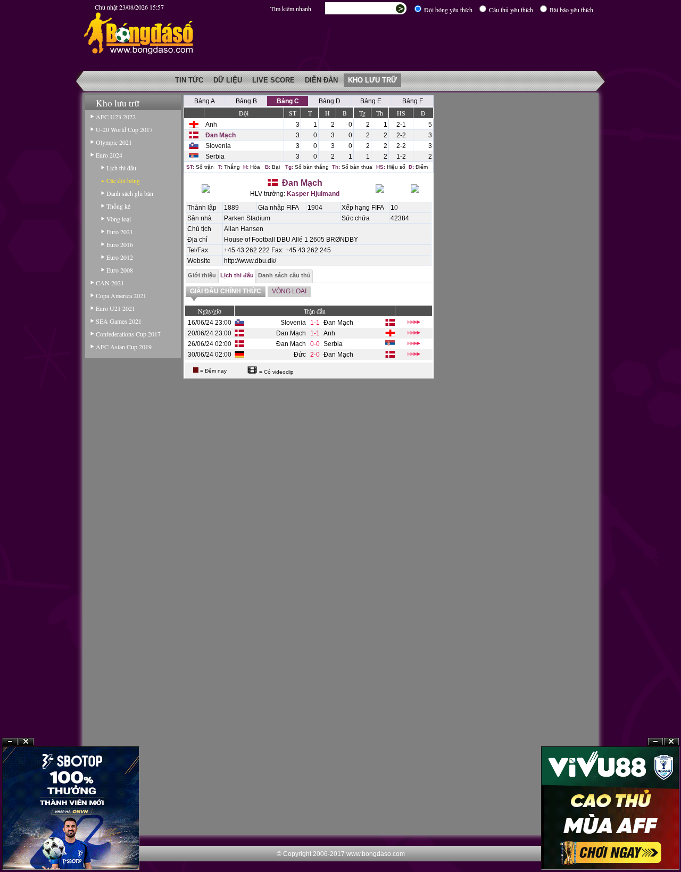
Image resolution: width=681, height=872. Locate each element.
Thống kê (118, 206)
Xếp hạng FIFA (363, 207)
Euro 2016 (119, 244)
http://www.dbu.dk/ (250, 261)
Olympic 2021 (114, 142)
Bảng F (412, 101)
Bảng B (246, 101)
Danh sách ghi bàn (129, 193)
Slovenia (218, 146)
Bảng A (204, 101)
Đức (300, 354)
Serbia (215, 156)
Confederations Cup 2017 (128, 334)
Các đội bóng (123, 180)
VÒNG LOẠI (289, 291)
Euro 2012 (119, 257)
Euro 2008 (119, 270)
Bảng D (329, 101)
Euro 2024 (109, 155)
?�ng (671, 846)
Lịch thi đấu (121, 167)
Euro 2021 (119, 231)
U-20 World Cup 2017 (124, 129)
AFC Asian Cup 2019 (124, 346)
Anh (211, 124)
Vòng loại (118, 219)
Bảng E (370, 101)
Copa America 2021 (121, 295)
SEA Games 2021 (119, 321)
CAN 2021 (110, 282)
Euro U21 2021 (115, 308)
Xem (655, 846)
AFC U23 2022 (116, 116)
